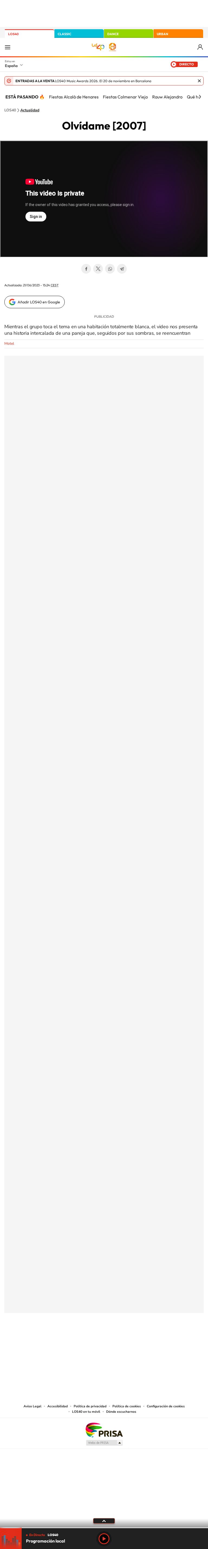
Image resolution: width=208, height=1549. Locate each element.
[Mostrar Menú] (7, 47)
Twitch (125, 1339)
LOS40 (13, 34)
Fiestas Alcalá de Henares (74, 96)
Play (104, 1538)
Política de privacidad (90, 1406)
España (11, 65)
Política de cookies (126, 1406)
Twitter (98, 269)
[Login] (200, 47)
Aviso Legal (32, 1406)
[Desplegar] (104, 1520)
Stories (136, 1339)
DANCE (113, 34)
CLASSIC (64, 34)
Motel (9, 343)
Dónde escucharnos (121, 1411)
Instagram (71, 1339)
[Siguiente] (200, 96)
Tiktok (82, 1339)
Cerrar (199, 81)
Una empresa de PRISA (103, 1429)
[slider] (104, 1527)
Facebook (86, 269)
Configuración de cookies (166, 1406)
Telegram (122, 269)
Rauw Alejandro (167, 96)
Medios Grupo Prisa (104, 1442)
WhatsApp (110, 269)
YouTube (93, 1339)
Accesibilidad (57, 1406)
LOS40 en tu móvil (86, 1411)
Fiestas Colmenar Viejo (125, 96)
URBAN (162, 34)
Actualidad (29, 110)
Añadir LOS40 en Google (39, 302)
